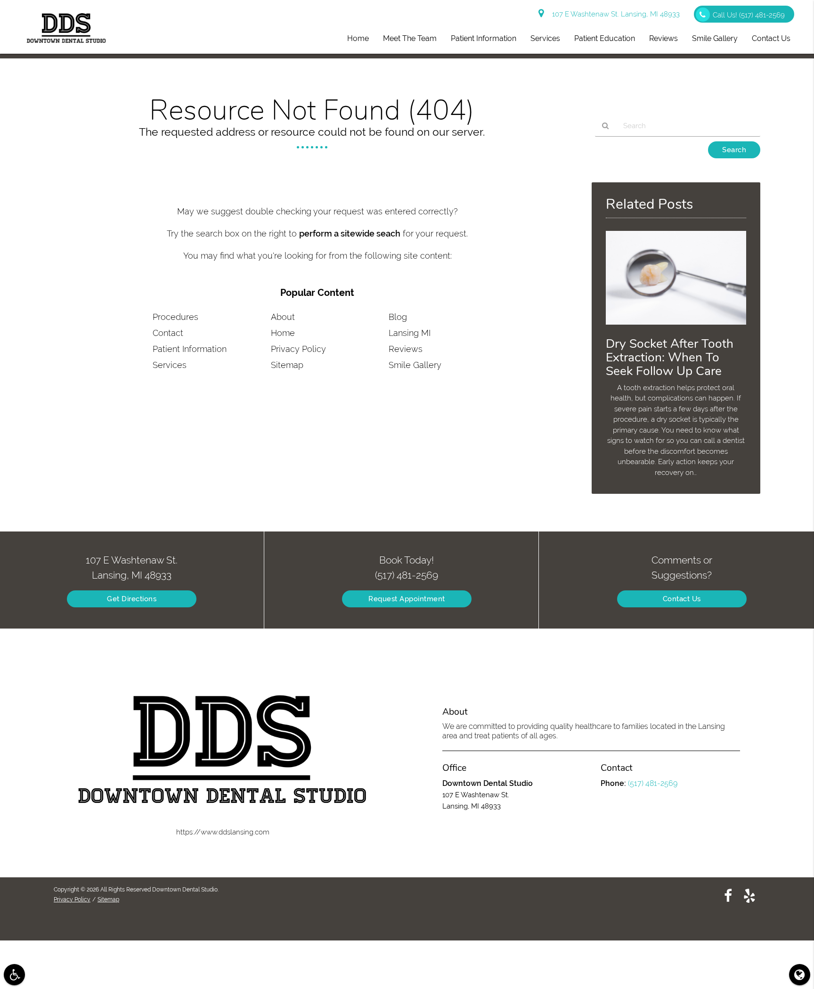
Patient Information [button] (483, 38)
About (283, 317)
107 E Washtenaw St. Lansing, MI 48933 (614, 14)
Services (170, 365)
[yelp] (749, 895)
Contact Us (682, 599)
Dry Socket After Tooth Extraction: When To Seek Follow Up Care (669, 357)
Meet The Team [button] (410, 38)
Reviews (406, 349)
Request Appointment (406, 599)
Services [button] (545, 38)
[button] (14, 974)
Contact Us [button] (771, 38)
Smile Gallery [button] (715, 38)
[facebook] (728, 895)
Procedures (175, 317)
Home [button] (358, 38)
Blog (398, 317)
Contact (168, 333)
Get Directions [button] (131, 599)
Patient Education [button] (604, 38)
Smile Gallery (415, 365)
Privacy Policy (298, 349)
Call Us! (749, 15)
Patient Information (190, 349)
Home (283, 333)
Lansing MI (410, 333)
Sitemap (287, 365)
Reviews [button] (663, 38)
